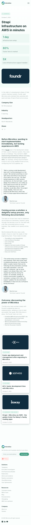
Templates (5, 467)
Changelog (5, 499)
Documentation (6, 497)
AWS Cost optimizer (7, 501)
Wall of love (5, 492)
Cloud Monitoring (6, 480)
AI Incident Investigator (8, 469)
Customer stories (6, 490)
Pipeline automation (7, 478)
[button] (28, 3)
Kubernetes (5, 473)
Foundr (7, 150)
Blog (3, 494)
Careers (4, 511)
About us (4, 509)
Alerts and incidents (7, 476)
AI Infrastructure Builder (8, 471)
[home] (6, 3)
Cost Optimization (7, 482)
